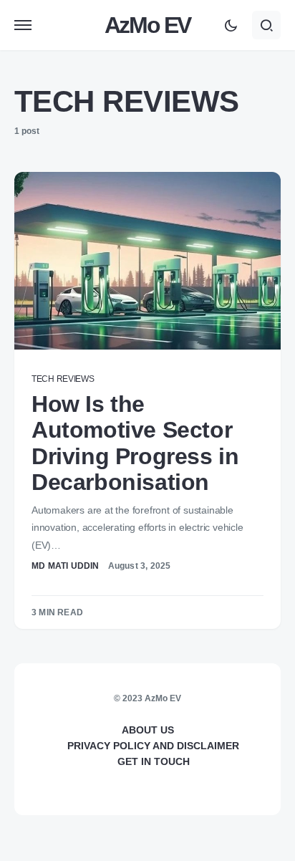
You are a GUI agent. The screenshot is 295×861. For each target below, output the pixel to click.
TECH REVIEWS (63, 379)
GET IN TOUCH (153, 761)
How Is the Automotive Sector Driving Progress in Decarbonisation (135, 443)
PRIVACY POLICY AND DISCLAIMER (153, 746)
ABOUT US (148, 730)
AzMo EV (147, 25)
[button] (23, 25)
